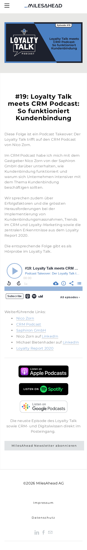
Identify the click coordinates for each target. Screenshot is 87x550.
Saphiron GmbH (31, 330)
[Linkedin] (37, 532)
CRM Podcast (28, 324)
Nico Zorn (25, 318)
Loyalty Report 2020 (35, 348)
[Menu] (7, 5)
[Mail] (50, 532)
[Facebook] (43, 532)
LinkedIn (50, 336)
